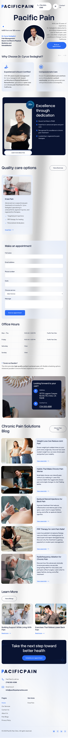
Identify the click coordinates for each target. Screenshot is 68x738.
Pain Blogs (5, 717)
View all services (58, 168)
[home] (17, 6)
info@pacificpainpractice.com (17, 690)
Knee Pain (31, 703)
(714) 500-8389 (45, 406)
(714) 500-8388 (11, 682)
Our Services (6, 706)
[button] (55, 6)
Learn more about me (18, 153)
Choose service (10, 290)
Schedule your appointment (34, 658)
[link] (19, 671)
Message (8, 299)
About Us (5, 713)
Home (4, 703)
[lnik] (65, 731)
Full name (8, 253)
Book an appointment (57, 45)
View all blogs (9, 598)
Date (6, 281)
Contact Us (62, 6)
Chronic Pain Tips (58, 428)
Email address (9, 262)
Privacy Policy (6, 720)
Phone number (10, 271)
